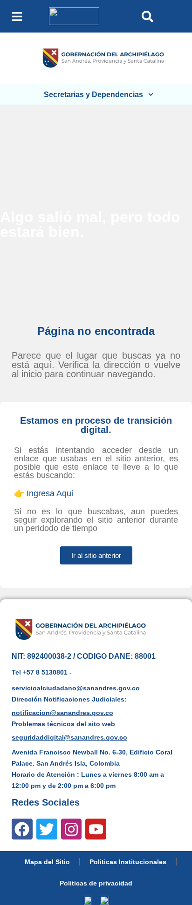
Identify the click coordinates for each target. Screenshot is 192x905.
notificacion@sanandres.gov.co (62, 712)
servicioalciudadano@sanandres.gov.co (76, 688)
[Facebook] (22, 829)
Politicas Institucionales (127, 862)
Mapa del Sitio (47, 862)
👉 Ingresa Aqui (43, 493)
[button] (17, 16)
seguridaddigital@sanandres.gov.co (69, 737)
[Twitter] (46, 829)
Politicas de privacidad (96, 883)
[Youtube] (95, 829)
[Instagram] (71, 829)
